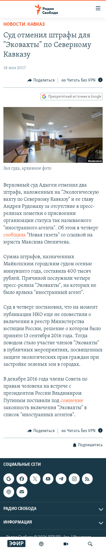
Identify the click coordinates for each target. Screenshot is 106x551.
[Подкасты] (8, 491)
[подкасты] (41, 544)
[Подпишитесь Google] (8, 478)
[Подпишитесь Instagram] (74, 478)
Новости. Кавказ (24, 24)
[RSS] (87, 478)
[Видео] (65, 544)
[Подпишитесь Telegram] (61, 478)
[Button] (41, 80)
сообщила (14, 235)
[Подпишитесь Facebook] (21, 478)
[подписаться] (21, 491)
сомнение (71, 400)
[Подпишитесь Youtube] (48, 478)
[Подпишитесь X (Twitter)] (35, 478)
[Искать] (90, 544)
